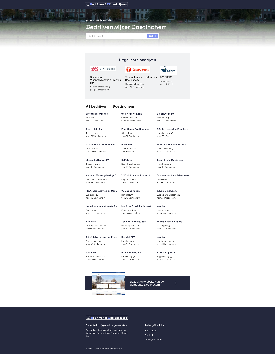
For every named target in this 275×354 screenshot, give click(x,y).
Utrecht (121, 330)
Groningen (90, 333)
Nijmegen (115, 333)
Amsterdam (91, 330)
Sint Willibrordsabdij (97, 113)
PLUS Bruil (127, 144)
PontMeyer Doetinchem (135, 129)
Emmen (100, 333)
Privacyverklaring (153, 340)
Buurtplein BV (94, 129)
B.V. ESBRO (166, 77)
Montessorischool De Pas (171, 144)
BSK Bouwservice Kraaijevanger (175, 129)
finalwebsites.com (131, 113)
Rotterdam (102, 330)
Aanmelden (151, 331)
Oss (87, 336)
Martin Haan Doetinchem (100, 144)
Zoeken (152, 36)
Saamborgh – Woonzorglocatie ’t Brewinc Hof (105, 80)
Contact (149, 335)
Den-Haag (113, 330)
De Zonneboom (165, 113)
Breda (107, 333)
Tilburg (124, 333)
